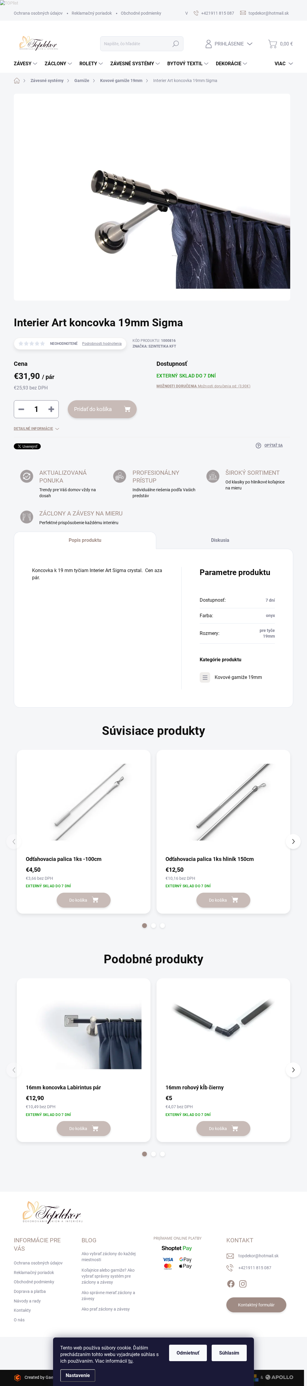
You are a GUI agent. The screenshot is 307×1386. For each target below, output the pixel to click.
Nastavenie (78, 1375)
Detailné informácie (33, 429)
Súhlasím (229, 1353)
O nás (19, 1319)
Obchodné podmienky (141, 13)
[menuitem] (26, 64)
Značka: (154, 346)
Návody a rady (27, 1301)
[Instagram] (242, 1282)
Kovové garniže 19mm (238, 677)
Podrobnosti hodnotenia (102, 344)
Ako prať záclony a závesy (106, 1309)
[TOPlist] (9, 2)
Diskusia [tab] (220, 540)
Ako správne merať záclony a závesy (108, 1295)
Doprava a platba (30, 1291)
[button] (144, 926)
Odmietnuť (188, 1353)
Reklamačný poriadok (92, 13)
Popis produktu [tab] (85, 540)
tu (130, 1361)
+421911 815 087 (254, 1267)
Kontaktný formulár (256, 1304)
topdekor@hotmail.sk (258, 1255)
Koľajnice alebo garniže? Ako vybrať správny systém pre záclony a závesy (108, 1276)
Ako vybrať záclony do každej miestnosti (109, 1256)
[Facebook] (230, 1282)
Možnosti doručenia (203, 386)
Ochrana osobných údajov (38, 13)
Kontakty (22, 1310)
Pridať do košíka (93, 409)
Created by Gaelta (41, 1377)
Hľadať (175, 43)
